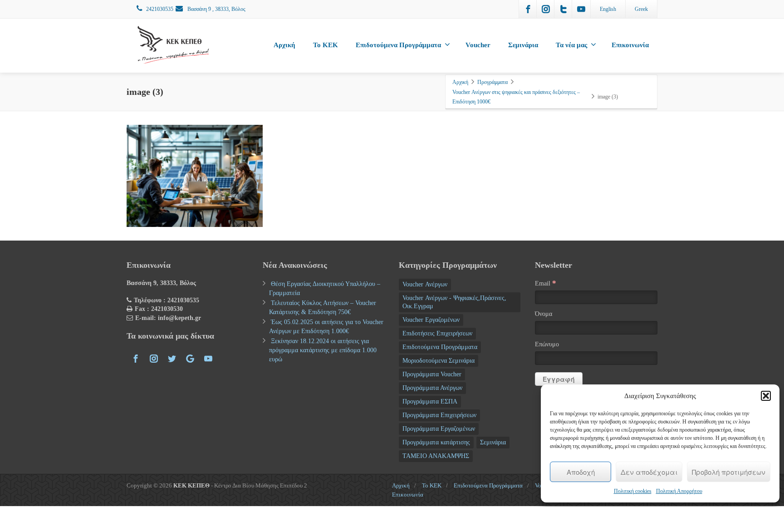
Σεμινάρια (523, 45)
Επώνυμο (547, 344)
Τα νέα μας (571, 45)
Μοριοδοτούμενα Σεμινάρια (438, 360)
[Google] (190, 358)
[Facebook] (528, 9)
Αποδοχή (581, 472)
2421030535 (159, 9)
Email (545, 283)
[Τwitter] (563, 9)
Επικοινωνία (630, 45)
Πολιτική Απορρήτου (679, 491)
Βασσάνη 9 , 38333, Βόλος (215, 9)
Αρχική (284, 45)
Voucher (478, 45)
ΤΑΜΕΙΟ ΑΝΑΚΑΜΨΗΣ (435, 456)
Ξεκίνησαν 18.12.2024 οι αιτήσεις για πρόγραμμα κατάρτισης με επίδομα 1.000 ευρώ (323, 350)
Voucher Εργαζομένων (431, 319)
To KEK (325, 45)
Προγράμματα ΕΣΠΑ (429, 401)
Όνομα (543, 313)
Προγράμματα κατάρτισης (436, 442)
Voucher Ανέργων (424, 284)
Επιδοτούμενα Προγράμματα (398, 45)
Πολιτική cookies (633, 491)
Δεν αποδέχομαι (649, 472)
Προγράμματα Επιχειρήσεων (439, 415)
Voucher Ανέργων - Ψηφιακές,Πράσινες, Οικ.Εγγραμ (454, 302)
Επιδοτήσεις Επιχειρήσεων (437, 333)
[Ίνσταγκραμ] (546, 9)
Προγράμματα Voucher (431, 374)
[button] (765, 395)
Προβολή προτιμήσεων (728, 472)
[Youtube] (581, 9)
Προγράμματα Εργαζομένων (438, 428)
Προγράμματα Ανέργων (432, 387)
